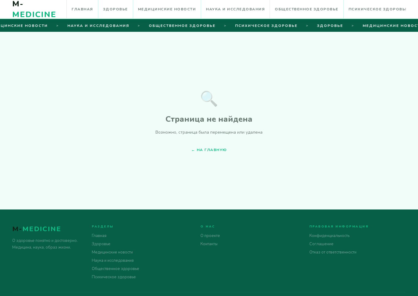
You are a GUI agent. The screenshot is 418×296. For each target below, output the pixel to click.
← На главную (209, 149)
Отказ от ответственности (332, 252)
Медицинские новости (167, 9)
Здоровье (115, 9)
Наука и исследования (235, 9)
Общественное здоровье (306, 9)
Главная (82, 9)
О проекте (210, 236)
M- (36, 229)
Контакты (209, 244)
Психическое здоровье (378, 9)
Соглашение (321, 244)
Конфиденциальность (329, 236)
